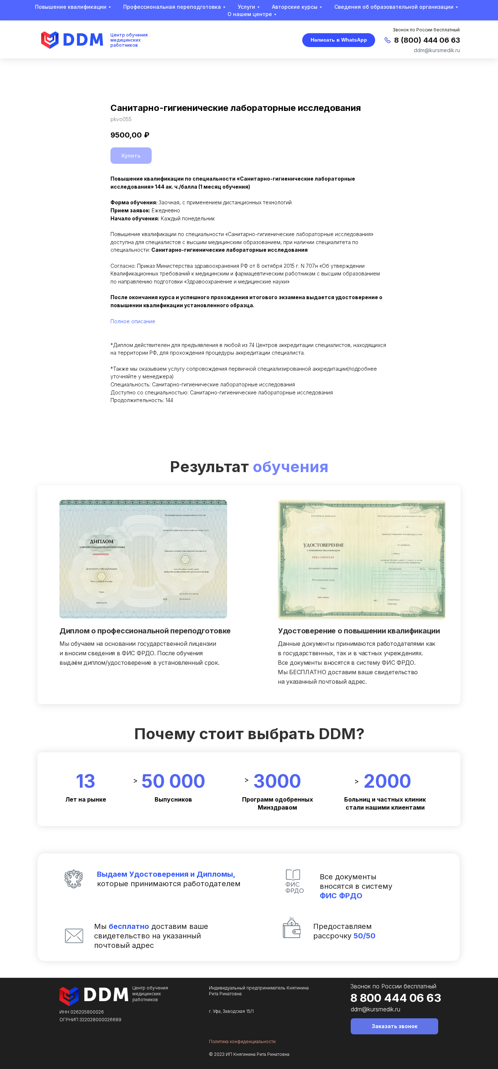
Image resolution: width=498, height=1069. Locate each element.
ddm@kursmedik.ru (437, 50)
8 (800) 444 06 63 (427, 40)
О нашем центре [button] (249, 14)
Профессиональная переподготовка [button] (172, 7)
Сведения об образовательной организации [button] (394, 7)
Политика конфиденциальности (242, 1041)
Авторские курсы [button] (295, 7)
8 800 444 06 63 (395, 997)
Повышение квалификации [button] (70, 7)
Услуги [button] (246, 7)
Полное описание (132, 321)
